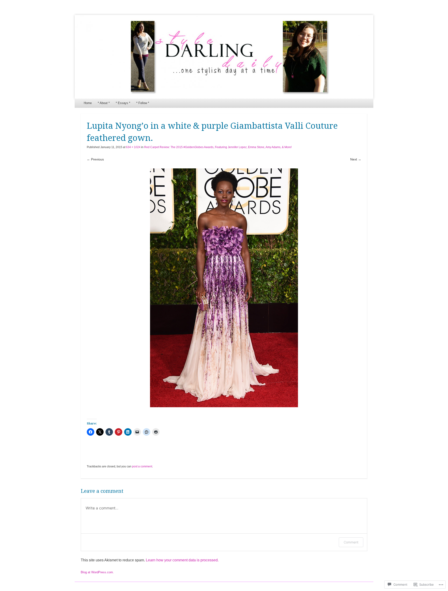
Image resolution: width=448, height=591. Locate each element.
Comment (351, 542)
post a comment (142, 466)
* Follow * (142, 103)
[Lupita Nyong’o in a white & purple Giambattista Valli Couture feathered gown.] (224, 287)
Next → (355, 159)
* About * (104, 103)
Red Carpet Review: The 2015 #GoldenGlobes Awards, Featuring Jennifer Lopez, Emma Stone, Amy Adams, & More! (218, 147)
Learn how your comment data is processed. (182, 560)
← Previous (95, 159)
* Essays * (123, 103)
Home (88, 103)
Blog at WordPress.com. (97, 572)
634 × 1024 (133, 147)
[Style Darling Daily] (224, 57)
